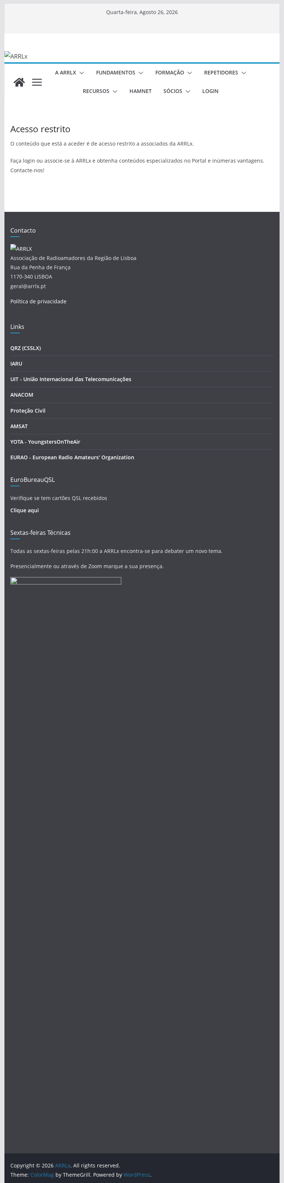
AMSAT (19, 426)
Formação (169, 72)
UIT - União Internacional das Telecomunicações (70, 379)
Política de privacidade (38, 301)
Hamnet (140, 90)
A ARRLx (65, 72)
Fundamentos (115, 72)
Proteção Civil (27, 410)
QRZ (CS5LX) (25, 347)
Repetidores (221, 72)
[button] (80, 73)
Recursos (96, 90)
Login (210, 90)
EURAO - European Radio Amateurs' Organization (72, 457)
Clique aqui (24, 510)
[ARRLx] (19, 82)
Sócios (172, 90)
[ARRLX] (21, 248)
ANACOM (21, 394)
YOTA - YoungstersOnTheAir (45, 441)
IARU (16, 363)
